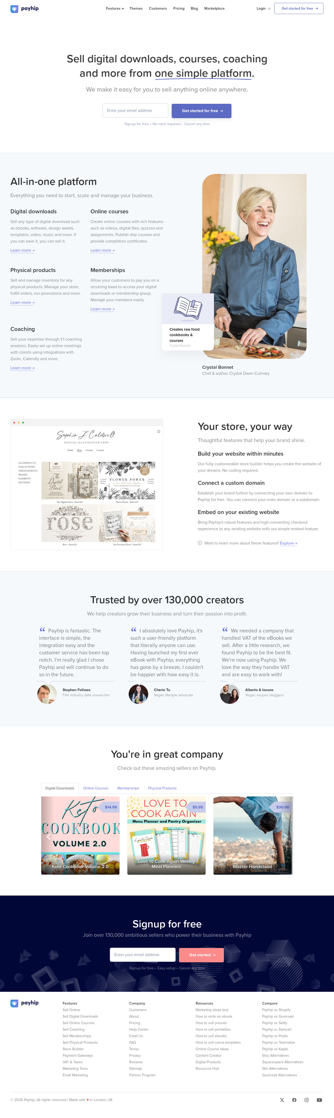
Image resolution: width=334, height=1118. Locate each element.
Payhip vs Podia (275, 1036)
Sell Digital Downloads (80, 1016)
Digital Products (208, 1062)
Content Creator (209, 1055)
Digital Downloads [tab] (59, 788)
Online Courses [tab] (96, 788)
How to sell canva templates (218, 1042)
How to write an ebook (214, 1016)
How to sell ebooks (211, 1036)
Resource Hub (207, 1068)
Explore (287, 543)
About (134, 1016)
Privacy (135, 1055)
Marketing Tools (75, 1068)
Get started (200, 955)
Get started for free (297, 8)
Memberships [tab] (128, 788)
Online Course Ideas (212, 1049)
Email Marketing (75, 1075)
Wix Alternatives (275, 1068)
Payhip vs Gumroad (278, 1016)
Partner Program (142, 1075)
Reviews (136, 1062)
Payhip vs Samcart (276, 1029)
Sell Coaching (74, 1029)
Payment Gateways (78, 1055)
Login (261, 8)
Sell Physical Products (80, 1042)
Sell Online (71, 1010)
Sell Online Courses (79, 1023)
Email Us (136, 1036)
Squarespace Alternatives (282, 1062)
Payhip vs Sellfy (274, 1023)
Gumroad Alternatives (279, 1075)
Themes (136, 8)
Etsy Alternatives (275, 1055)
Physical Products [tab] (162, 788)
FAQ (132, 1042)
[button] (47, 835)
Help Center (139, 1029)
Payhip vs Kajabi (275, 1049)
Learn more (20, 250)
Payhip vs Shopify (276, 1010)
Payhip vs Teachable (278, 1042)
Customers (158, 8)
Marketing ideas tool (212, 1010)
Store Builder (73, 1049)
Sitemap (135, 1068)
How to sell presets (211, 1023)
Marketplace (214, 8)
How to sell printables (213, 1029)
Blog (194, 8)
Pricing (178, 8)
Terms (134, 1049)
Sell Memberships (77, 1036)
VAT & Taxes (73, 1062)
